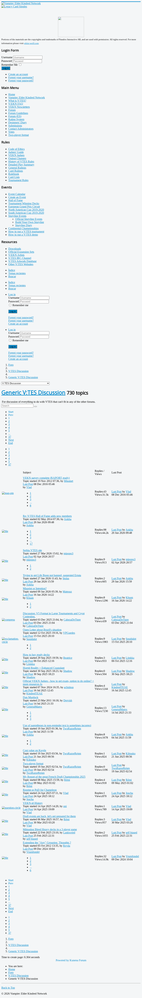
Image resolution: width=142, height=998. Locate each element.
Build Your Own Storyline (29, 222)
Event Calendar (16, 194)
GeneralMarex (34, 706)
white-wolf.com (31, 43)
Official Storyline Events (28, 219)
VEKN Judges (16, 155)
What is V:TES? (17, 100)
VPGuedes (69, 632)
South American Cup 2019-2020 (26, 212)
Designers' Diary (17, 122)
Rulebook (13, 173)
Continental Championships (23, 228)
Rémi (67, 779)
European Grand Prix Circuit (24, 206)
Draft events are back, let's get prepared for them (49, 816)
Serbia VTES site (32, 550)
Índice (11, 270)
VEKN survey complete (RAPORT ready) (46, 477)
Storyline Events (17, 215)
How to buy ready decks (36, 654)
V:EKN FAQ (15, 103)
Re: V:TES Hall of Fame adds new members (47, 516)
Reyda (66, 845)
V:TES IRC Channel (19, 258)
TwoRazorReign (72, 728)
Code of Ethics (16, 149)
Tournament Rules (18, 180)
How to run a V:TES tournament (26, 231)
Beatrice (67, 657)
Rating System (16, 119)
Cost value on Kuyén (34, 750)
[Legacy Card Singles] (14, 6)
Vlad (29, 487)
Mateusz (67, 591)
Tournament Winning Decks (23, 203)
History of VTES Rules (21, 161)
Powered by (62, 960)
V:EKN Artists (16, 254)
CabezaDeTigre (72, 619)
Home (11, 94)
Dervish (67, 700)
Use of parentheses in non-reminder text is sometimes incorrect (57, 725)
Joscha (30, 799)
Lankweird (69, 832)
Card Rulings (15, 170)
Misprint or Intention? (35, 588)
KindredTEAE (34, 693)
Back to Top (8, 987)
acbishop (69, 687)
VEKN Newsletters (19, 106)
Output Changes (17, 158)
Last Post (28, 484)
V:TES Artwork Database (22, 261)
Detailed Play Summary (21, 164)
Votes (11, 131)
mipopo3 (68, 553)
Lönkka (30, 664)
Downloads (14, 248)
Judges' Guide (16, 152)
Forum (12, 110)
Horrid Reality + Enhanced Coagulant (43, 667)
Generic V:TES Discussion (33, 392)
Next (11, 439)
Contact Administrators (20, 128)
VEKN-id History (33, 803)
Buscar (12, 276)
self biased (32, 838)
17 (31, 543)
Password (7, 60)
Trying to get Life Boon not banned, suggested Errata (52, 575)
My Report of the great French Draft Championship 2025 (54, 776)
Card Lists (14, 177)
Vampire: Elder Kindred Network (26, 97)
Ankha (67, 519)
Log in (6, 68)
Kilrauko (31, 759)
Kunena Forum (78, 960)
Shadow (67, 670)
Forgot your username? (21, 77)
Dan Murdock (30, 697)
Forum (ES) (14, 116)
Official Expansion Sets (21, 251)
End (10, 443)
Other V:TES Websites (20, 264)
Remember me (20, 305)
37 (9, 436)
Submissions (15, 125)
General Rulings (17, 167)
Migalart (68, 480)
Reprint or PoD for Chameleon (40, 789)
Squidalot (31, 639)
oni (65, 806)
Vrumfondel (32, 851)
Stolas (66, 578)
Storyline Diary (23, 225)
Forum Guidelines (18, 113)
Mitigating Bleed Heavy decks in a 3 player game (50, 829)
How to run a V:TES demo (23, 234)
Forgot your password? (21, 80)
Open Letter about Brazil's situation (42, 629)
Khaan (30, 597)
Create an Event (17, 197)
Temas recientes (17, 273)
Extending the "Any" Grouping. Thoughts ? (47, 842)
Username (6, 57)
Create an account (18, 74)
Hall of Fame (15, 200)
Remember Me (9, 64)
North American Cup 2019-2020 (26, 209)
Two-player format (18, 134)
